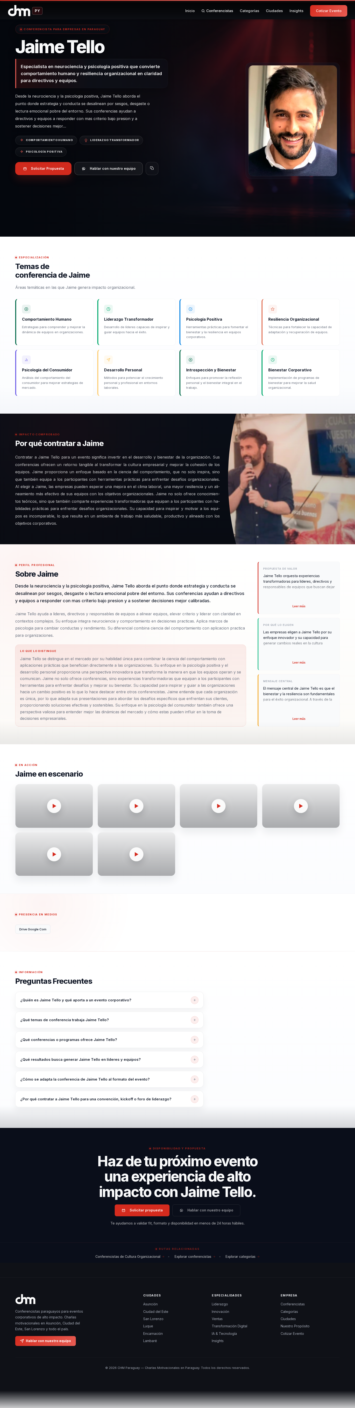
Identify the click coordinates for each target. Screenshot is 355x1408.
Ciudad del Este (155, 1311)
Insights (296, 10)
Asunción (150, 1304)
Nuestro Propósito (295, 1326)
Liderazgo (220, 1304)
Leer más (298, 606)
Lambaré (150, 1341)
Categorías (249, 10)
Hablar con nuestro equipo (113, 168)
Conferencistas (219, 10)
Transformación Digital (229, 1326)
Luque (148, 1326)
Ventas (217, 1319)
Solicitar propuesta (146, 1210)
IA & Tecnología (224, 1333)
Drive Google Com (32, 929)
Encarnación (153, 1333)
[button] (54, 806)
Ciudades (274, 10)
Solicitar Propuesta (47, 168)
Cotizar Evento (328, 10)
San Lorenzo (153, 1319)
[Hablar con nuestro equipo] (342, 1379)
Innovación (220, 1311)
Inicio (190, 10)
